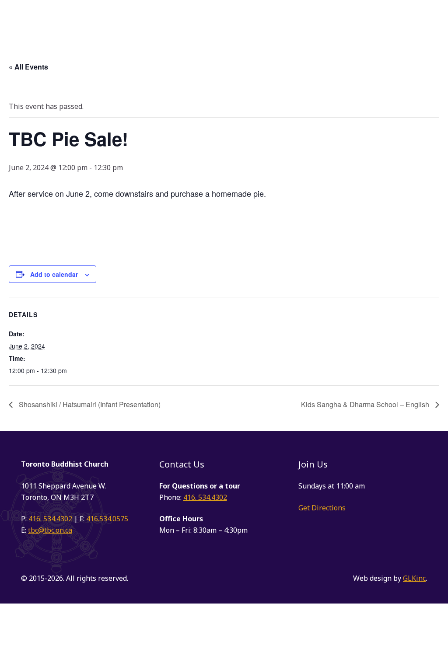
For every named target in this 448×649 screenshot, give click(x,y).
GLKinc (414, 578)
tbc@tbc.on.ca (50, 530)
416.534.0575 (107, 518)
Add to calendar (54, 274)
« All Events (28, 67)
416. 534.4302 (50, 518)
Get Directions (322, 508)
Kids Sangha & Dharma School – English (366, 404)
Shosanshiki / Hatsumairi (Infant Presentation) (89, 404)
